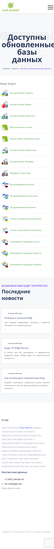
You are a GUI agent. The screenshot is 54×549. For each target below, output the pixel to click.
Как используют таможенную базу (24, 378)
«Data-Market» (26, 427)
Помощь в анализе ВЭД (18, 317)
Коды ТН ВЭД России (16, 348)
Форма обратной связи (11, 488)
